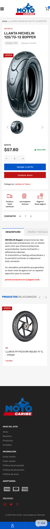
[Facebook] (25, 216)
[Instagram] (5, 504)
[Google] (31, 216)
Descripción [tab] (13, 232)
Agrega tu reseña (28, 43)
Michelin (8, 29)
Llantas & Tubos (22, 184)
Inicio (4, 21)
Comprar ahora (25, 175)
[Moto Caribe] (25, 8)
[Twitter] (20, 216)
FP (7, 348)
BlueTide (41, 515)
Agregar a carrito (25, 167)
